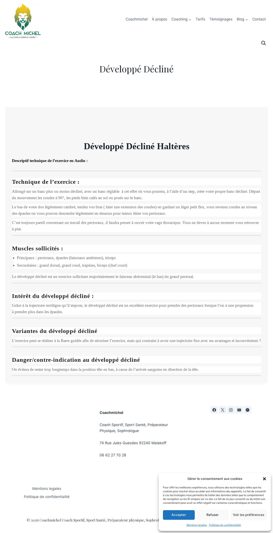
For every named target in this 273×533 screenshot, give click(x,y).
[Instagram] (231, 409)
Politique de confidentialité (225, 525)
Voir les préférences (248, 515)
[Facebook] (214, 409)
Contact (259, 19)
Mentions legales (197, 525)
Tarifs (200, 19)
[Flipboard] (247, 409)
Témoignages (220, 19)
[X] (222, 409)
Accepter (178, 515)
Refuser (212, 515)
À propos (159, 19)
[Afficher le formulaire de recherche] (263, 43)
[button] (264, 479)
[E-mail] (239, 409)
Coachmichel (137, 19)
